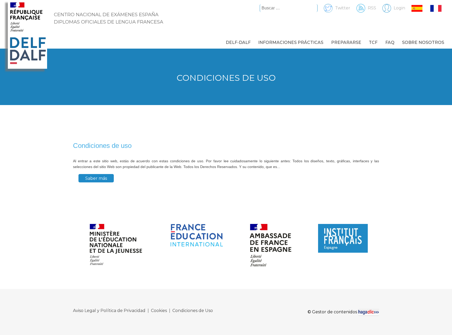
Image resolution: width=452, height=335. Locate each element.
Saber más (96, 178)
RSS (372, 7)
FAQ (389, 42)
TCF (373, 42)
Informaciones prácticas (290, 42)
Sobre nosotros (423, 42)
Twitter (342, 7)
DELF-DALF (238, 42)
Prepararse (346, 42)
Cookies (159, 311)
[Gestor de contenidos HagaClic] (368, 312)
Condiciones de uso (102, 145)
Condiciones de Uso (192, 311)
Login (399, 7)
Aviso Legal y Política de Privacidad (109, 311)
